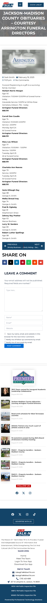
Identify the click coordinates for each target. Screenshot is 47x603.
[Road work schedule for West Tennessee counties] (5, 416)
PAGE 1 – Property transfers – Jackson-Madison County (26, 451)
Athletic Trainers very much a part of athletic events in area (26, 427)
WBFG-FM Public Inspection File (23, 591)
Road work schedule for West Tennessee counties (27, 415)
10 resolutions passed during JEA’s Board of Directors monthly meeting (27, 439)
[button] (4, 262)
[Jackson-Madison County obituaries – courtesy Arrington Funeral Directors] (5, 404)
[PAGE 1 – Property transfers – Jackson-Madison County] (5, 452)
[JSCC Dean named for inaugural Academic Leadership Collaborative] (5, 392)
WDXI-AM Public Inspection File (23, 586)
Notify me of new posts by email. (19, 342)
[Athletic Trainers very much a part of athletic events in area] (5, 428)
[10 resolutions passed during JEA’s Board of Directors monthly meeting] (5, 440)
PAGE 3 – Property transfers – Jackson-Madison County (26, 475)
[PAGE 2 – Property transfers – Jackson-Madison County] (5, 464)
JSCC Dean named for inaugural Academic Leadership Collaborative (28, 390)
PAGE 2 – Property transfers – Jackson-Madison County (26, 463)
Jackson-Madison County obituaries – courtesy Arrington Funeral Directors (26, 402)
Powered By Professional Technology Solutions (23, 600)
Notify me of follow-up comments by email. (23, 340)
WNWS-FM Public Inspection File (23, 595)
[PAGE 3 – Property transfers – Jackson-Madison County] (5, 477)
